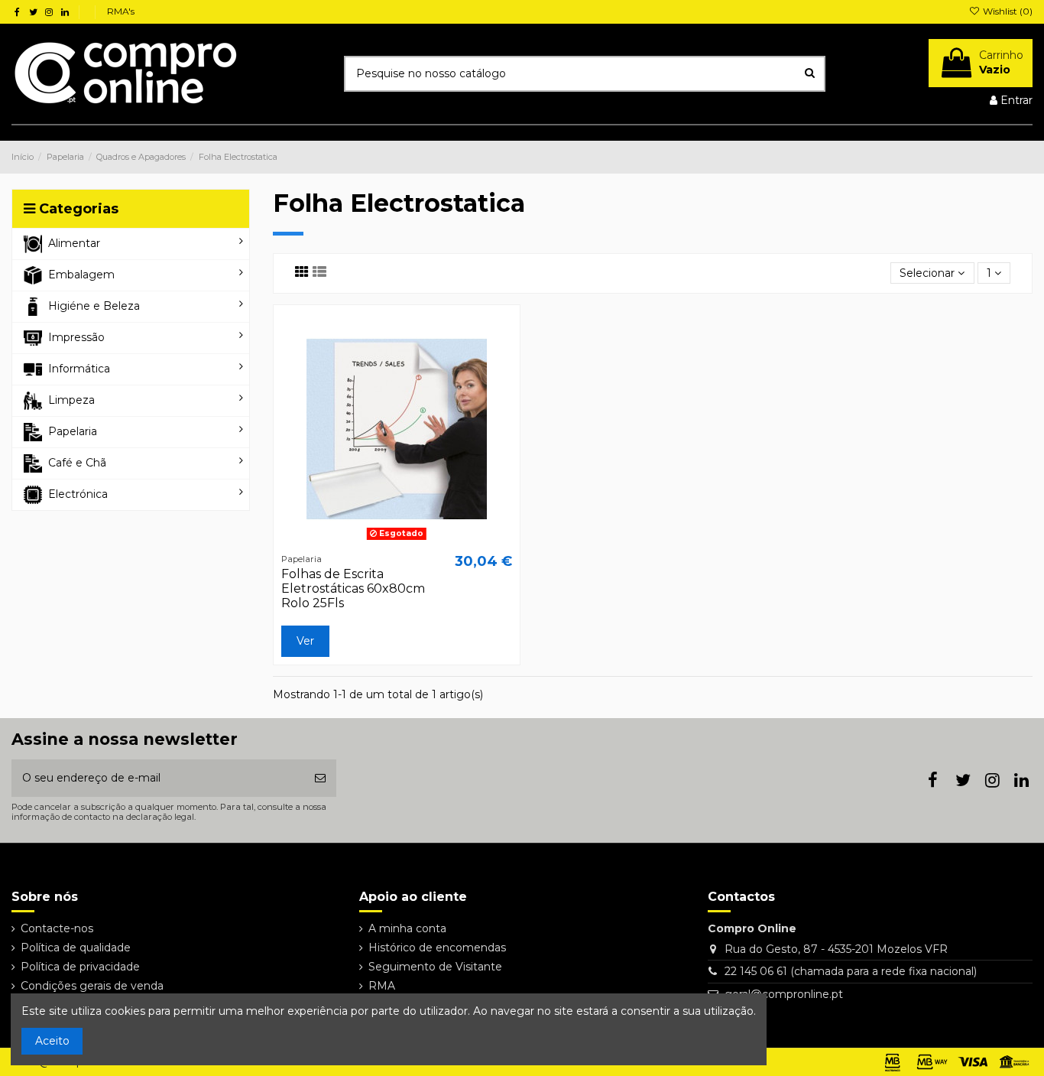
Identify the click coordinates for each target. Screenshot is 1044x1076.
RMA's (121, 11)
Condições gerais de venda (92, 986)
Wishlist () (1007, 11)
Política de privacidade (80, 967)
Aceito (52, 1041)
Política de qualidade (76, 947)
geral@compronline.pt (784, 994)
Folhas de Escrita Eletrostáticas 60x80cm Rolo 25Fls (353, 588)
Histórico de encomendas (437, 947)
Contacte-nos (57, 928)
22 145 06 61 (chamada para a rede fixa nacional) (851, 971)
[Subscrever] (320, 778)
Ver (305, 641)
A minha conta (407, 928)
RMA (381, 986)
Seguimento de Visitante (435, 967)
